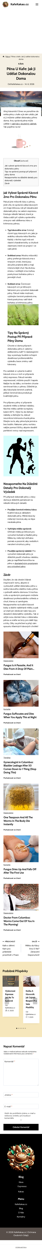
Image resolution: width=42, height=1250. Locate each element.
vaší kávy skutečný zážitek (24, 123)
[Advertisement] (21, 31)
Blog (21, 1208)
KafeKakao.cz (17, 84)
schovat (24, 161)
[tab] (16, 1028)
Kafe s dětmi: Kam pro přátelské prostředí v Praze (11, 948)
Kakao (21, 1191)
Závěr (7, 183)
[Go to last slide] (7, 1001)
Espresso (22, 1186)
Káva (21, 64)
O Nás (21, 1212)
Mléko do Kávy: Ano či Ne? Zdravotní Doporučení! (32, 948)
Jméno (8, 1095)
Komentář (10, 1061)
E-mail (8, 1106)
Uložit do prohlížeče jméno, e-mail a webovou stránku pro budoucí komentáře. (20, 1115)
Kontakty (21, 1216)
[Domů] (3, 56)
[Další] (35, 1001)
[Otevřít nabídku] (36, 4)
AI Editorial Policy (21, 1247)
